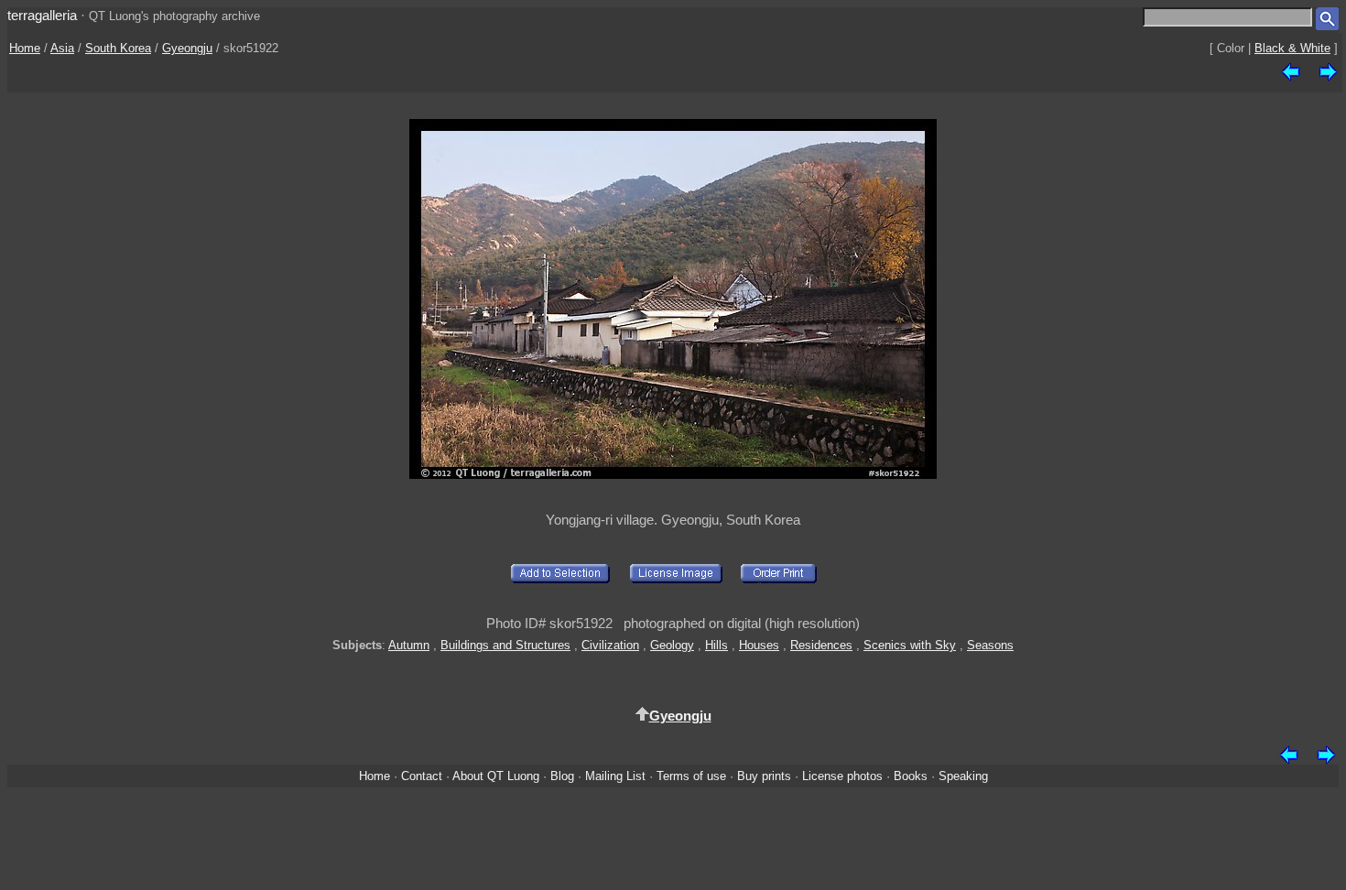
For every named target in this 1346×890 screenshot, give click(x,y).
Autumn (408, 645)
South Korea (118, 48)
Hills (716, 645)
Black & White (1292, 48)
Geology (672, 645)
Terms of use (691, 776)
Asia (62, 48)
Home (24, 48)
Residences (821, 645)
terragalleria (42, 15)
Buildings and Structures (505, 645)
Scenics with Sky (909, 645)
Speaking (963, 776)
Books (911, 776)
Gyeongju (187, 48)
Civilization (610, 645)
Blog (562, 776)
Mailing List (615, 776)
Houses (759, 645)
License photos (842, 776)
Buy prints (764, 776)
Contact (421, 776)
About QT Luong (495, 776)
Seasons (990, 645)
